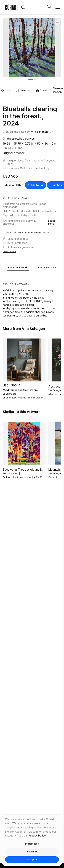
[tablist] (32, 267)
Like (8, 90)
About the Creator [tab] (47, 267)
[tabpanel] (32, 295)
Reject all (32, 851)
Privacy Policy (37, 835)
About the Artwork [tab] (17, 267)
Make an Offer (14, 185)
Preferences (32, 843)
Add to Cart (38, 185)
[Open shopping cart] (49, 7)
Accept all (32, 859)
